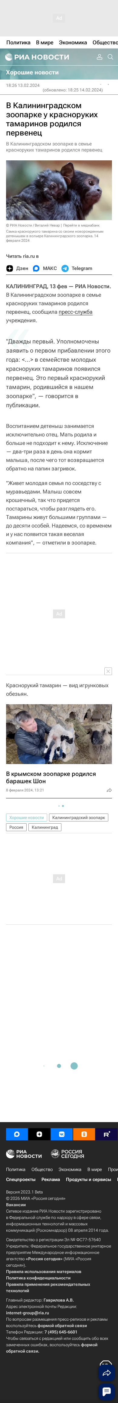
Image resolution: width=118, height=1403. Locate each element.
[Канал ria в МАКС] (17, 1134)
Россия (16, 827)
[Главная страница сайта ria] (36, 57)
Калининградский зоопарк (78, 817)
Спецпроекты (20, 1179)
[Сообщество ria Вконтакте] (62, 1134)
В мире (94, 1169)
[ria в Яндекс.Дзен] (39, 1134)
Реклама (50, 1179)
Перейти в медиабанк (81, 225)
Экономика (70, 1169)
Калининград (45, 827)
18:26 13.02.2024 (23, 85)
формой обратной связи (62, 1325)
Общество (42, 1169)
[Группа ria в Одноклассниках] (84, 1134)
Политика (15, 1169)
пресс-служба (76, 312)
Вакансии (16, 1204)
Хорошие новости (26, 817)
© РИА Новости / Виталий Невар (33, 225)
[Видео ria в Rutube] (106, 1134)
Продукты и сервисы (88, 1179)
